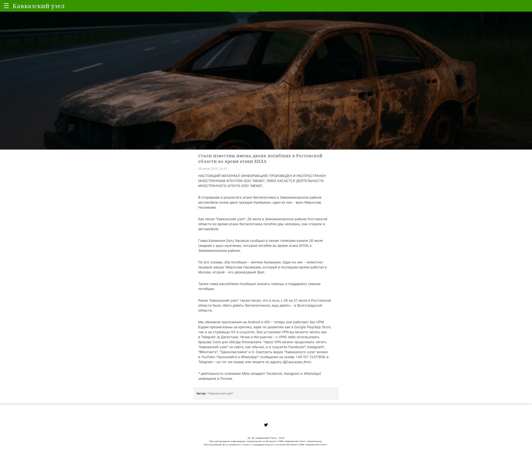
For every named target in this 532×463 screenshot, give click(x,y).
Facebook (296, 347)
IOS (267, 322)
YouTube (208, 357)
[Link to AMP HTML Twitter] (266, 425)
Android (254, 322)
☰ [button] (6, 6)
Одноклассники (233, 352)
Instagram (315, 347)
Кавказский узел (230, 219)
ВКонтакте (208, 352)
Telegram (208, 337)
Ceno (217, 342)
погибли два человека (281, 224)
